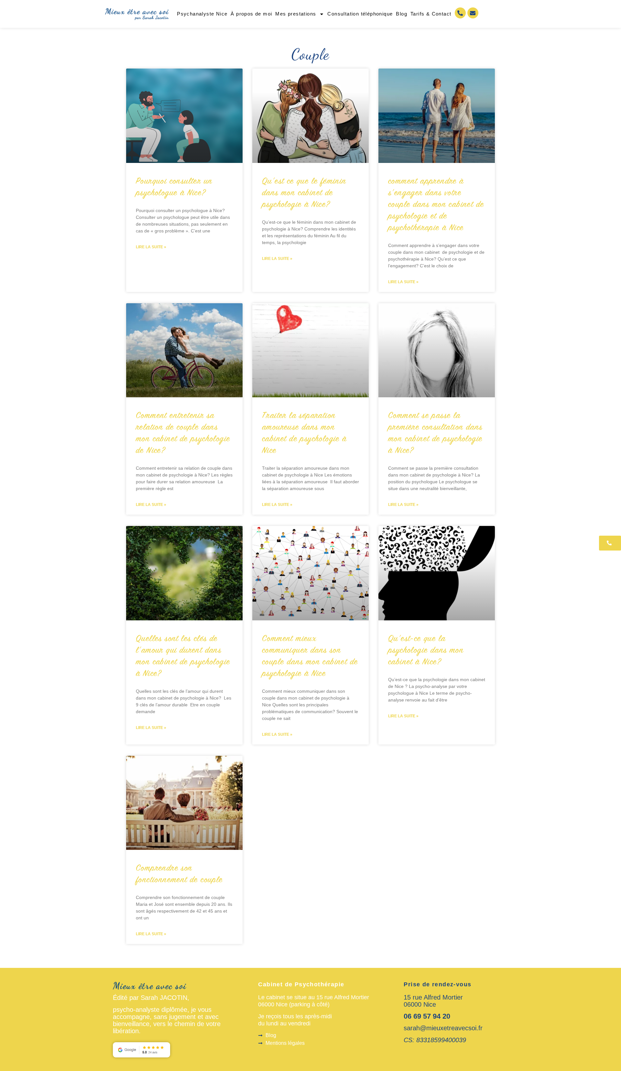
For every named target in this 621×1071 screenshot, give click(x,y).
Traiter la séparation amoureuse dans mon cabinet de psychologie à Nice (304, 433)
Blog (401, 13)
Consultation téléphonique (360, 13)
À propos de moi (251, 13)
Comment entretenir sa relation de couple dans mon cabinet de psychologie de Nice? (183, 433)
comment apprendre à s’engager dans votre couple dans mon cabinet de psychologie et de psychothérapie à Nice (436, 205)
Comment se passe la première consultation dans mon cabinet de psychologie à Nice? (435, 433)
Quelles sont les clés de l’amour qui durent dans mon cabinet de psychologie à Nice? (183, 656)
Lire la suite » (151, 247)
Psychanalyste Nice (202, 13)
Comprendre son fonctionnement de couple (179, 874)
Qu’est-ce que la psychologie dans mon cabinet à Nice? (425, 650)
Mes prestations (295, 13)
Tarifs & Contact (430, 13)
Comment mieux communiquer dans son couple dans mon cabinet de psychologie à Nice (310, 656)
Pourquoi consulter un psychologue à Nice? (174, 187)
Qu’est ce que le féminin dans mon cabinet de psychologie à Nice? (304, 193)
